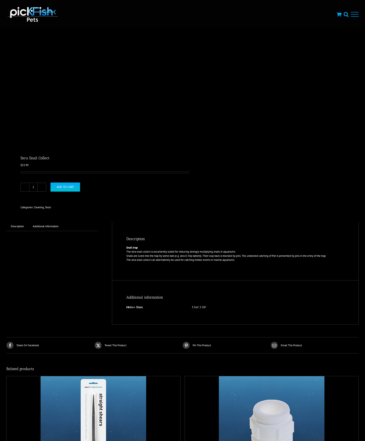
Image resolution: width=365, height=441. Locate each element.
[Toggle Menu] (355, 14)
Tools (48, 207)
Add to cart (65, 187)
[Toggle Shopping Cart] (338, 14)
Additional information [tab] (46, 226)
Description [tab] (17, 226)
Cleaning (39, 207)
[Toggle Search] (346, 14)
